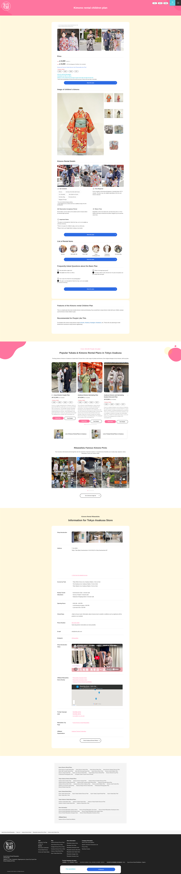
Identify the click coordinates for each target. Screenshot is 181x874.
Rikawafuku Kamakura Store (80, 679)
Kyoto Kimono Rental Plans (65, 767)
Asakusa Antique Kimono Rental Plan (84, 785)
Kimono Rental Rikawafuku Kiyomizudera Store (69, 811)
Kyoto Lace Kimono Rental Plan (80, 772)
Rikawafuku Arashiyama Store (73, 847)
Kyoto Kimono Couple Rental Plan (66, 769)
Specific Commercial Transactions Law (90, 844)
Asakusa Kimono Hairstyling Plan (88, 395)
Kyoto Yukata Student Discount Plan (80, 793)
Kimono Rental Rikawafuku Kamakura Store (90, 812)
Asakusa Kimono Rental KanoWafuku (82, 681)
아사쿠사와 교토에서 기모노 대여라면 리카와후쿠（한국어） (92, 862)
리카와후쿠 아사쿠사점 (78, 716)
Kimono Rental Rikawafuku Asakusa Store (68, 809)
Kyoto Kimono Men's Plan (97, 771)
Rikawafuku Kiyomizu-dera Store (73, 849)
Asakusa (87, 322)
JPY (76, 71)
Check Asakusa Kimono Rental (90, 740)
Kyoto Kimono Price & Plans (57, 844)
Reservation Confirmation (43, 847)
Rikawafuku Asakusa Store (72, 843)
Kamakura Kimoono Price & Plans (58, 848)
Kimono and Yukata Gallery (43, 852)
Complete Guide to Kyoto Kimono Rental (84, 774)
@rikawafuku (75, 638)
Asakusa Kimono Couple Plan (61, 395)
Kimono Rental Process (43, 849)
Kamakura (98, 322)
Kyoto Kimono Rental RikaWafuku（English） (136, 862)
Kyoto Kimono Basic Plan (95, 769)
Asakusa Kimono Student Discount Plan (97, 780)
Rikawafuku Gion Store (71, 845)
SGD (71, 71)
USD (60, 71)
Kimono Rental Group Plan (112, 772)
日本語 (165, 3)
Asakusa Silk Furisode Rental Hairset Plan (86, 782)
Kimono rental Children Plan (111, 771)
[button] (53, 395)
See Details (70, 418)
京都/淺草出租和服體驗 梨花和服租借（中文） (116, 862)
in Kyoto (82, 322)
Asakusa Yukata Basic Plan (65, 801)
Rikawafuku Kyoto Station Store (73, 851)
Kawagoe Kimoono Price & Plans (58, 846)
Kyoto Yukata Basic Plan (112, 793)
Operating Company (86, 848)
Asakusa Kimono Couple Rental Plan (67, 782)
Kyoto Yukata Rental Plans (65, 791)
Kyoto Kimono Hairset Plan (82, 769)
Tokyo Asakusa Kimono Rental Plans (67, 778)
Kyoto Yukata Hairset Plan (64, 793)
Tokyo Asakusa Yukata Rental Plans (67, 799)
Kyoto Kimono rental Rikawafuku (81, 722)
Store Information (63, 807)
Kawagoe (92, 322)
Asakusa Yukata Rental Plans (57, 851)
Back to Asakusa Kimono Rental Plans (66, 26)
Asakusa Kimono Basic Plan (65, 780)
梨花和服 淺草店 (77, 714)
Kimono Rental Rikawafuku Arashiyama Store (109, 809)
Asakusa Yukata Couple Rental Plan (67, 803)
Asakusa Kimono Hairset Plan (79, 780)
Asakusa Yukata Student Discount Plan (96, 801)
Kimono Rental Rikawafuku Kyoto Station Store (92, 811)
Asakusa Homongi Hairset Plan (105, 782)
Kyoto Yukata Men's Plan (64, 795)
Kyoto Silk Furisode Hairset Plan (66, 771)
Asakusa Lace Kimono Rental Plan (66, 785)
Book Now (58, 418)
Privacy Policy (85, 846)
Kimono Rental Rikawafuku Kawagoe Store (68, 812)
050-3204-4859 (75, 622)
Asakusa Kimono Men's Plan (65, 783)
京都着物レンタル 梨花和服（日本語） (70, 862)
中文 (155, 3)
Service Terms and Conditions (88, 842)
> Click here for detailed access (79, 575)
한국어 (160, 3)
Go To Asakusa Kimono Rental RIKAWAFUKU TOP (68, 25)
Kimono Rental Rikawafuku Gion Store (88, 809)
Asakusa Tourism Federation (79, 731)
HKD (65, 71)
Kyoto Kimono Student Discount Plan (111, 769)
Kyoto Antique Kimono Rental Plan (96, 772)
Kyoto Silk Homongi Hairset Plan (82, 771)
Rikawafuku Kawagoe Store (80, 677)
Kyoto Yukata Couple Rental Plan (98, 793)
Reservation (172, 4)
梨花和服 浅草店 (77, 712)
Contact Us (40, 844)
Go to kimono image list (90, 495)
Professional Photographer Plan (66, 774)
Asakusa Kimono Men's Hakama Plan (82, 783)
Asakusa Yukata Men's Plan (83, 803)
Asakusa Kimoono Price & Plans (58, 842)
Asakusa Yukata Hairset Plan (79, 801)
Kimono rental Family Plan (64, 772)
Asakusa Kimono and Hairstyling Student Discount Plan (114, 396)
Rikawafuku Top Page (42, 842)
